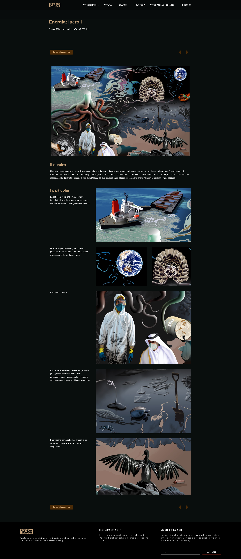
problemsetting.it (110, 530)
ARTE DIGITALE (90, 5)
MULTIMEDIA (139, 5)
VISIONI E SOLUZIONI (172, 530)
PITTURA (108, 5)
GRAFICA (122, 5)
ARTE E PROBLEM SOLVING (162, 5)
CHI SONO (186, 5)
